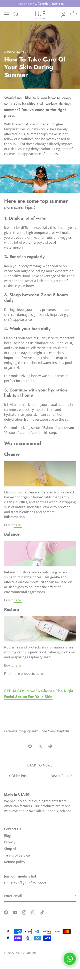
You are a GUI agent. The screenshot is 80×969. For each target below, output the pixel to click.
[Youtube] (15, 912)
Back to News (40, 765)
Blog (7, 835)
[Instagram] (24, 912)
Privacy (9, 842)
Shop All (10, 848)
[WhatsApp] (33, 912)
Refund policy (14, 862)
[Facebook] (6, 912)
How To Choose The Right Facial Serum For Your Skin (38, 693)
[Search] (16, 14)
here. (18, 525)
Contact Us (12, 829)
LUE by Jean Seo (26, 953)
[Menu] (6, 14)
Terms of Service (17, 855)
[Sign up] (74, 896)
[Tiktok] (42, 912)
